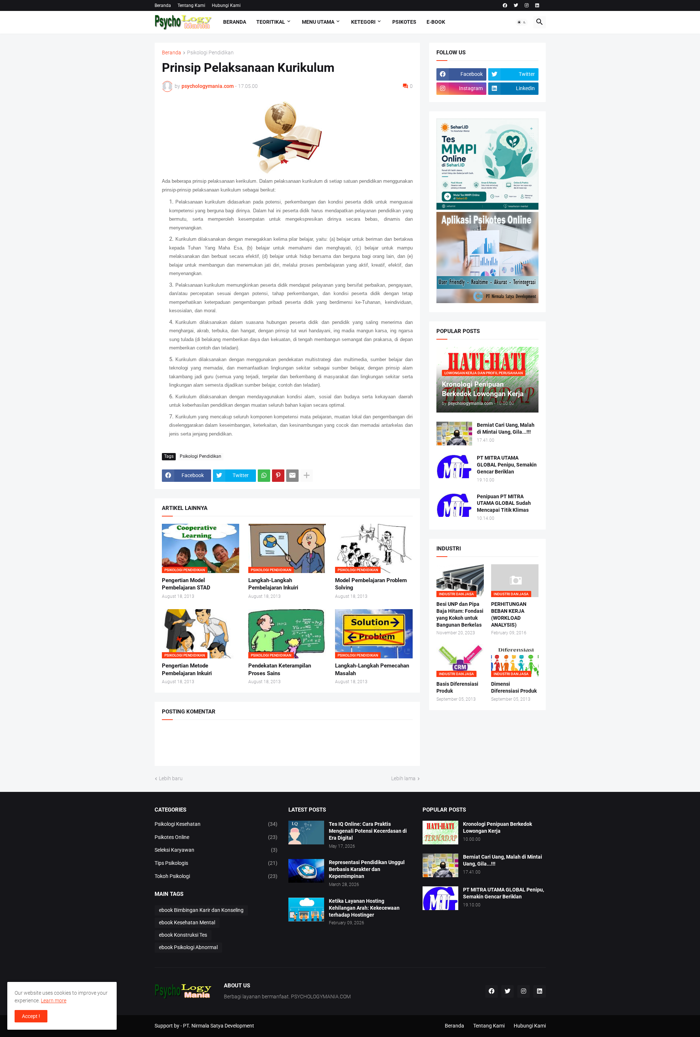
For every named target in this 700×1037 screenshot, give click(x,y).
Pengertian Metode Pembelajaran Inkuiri (187, 669)
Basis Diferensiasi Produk (457, 687)
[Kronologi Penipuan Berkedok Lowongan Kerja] (440, 832)
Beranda (163, 5)
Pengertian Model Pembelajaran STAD (186, 584)
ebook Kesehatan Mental (187, 922)
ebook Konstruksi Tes (183, 935)
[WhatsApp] (264, 475)
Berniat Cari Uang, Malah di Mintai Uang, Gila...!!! (505, 428)
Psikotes (404, 22)
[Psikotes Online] (487, 208)
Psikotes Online (216, 837)
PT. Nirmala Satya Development (218, 1026)
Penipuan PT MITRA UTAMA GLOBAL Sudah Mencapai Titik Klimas (504, 503)
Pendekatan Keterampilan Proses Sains (279, 669)
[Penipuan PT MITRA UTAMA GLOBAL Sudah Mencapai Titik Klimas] (454, 505)
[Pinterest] (278, 475)
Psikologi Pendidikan (210, 52)
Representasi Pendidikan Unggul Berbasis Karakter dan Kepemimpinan (367, 869)
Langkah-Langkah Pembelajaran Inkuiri (273, 584)
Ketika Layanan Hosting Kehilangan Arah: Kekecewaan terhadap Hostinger (364, 908)
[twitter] (516, 5)
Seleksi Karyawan (216, 850)
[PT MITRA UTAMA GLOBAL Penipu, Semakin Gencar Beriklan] (454, 466)
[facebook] (505, 5)
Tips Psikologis (216, 863)
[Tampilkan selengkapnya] (306, 475)
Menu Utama (318, 22)
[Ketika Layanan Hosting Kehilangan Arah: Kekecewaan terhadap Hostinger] (306, 909)
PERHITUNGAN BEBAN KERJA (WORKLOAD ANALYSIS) (508, 614)
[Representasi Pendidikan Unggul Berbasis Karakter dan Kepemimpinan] (306, 871)
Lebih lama (403, 778)
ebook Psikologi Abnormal (188, 947)
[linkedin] (537, 5)
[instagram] (527, 5)
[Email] (292, 475)
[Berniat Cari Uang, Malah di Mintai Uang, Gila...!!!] (454, 433)
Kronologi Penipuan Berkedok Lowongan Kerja (497, 827)
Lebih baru (171, 778)
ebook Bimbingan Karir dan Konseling (201, 910)
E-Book (436, 22)
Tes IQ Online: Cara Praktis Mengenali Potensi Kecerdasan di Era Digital (368, 831)
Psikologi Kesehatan (216, 824)
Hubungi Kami (226, 5)
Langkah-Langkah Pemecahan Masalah (372, 669)
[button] (522, 22)
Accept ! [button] (31, 1016)
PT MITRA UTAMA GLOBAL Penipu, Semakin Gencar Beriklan (507, 465)
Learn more (53, 1000)
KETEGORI (363, 22)
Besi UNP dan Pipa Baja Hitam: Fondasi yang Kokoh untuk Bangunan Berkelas (459, 614)
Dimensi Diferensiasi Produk (514, 687)
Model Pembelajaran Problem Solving (371, 584)
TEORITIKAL (270, 22)
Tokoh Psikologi (216, 876)
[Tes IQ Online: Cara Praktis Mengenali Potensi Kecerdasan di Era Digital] (306, 832)
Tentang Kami (191, 5)
